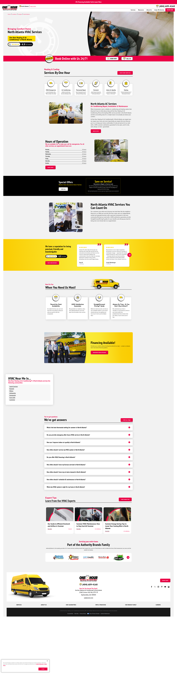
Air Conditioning (98, 528)
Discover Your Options (99, 352)
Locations (14, 14)
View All (63, 189)
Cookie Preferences (40, 664)
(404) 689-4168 (167, 6)
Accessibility (70, 613)
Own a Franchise (100, 605)
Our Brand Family (130, 605)
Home (9, 14)
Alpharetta (12, 393)
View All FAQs (127, 420)
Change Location (33, 6)
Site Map (76, 613)
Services (133, 10)
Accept (43, 669)
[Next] (129, 255)
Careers (158, 605)
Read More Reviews (52, 263)
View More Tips (125, 499)
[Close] (47, 660)
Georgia (20, 14)
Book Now (170, 10)
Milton (11, 391)
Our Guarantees (71, 605)
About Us (149, 10)
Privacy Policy (83, 613)
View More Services (125, 73)
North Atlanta (26, 14)
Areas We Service (159, 10)
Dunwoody (12, 395)
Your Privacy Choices (94, 613)
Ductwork (70, 528)
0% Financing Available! (83, 2)
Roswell (11, 388)
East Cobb (12, 397)
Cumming (12, 400)
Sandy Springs (13, 386)
